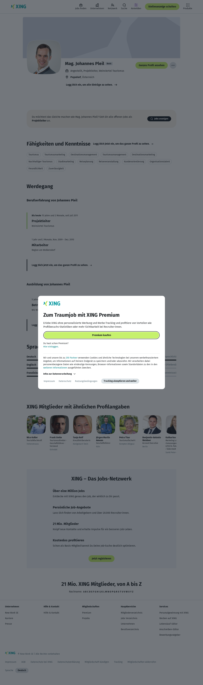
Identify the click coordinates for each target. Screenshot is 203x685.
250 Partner (71, 357)
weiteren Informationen (55, 367)
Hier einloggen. (51, 346)
